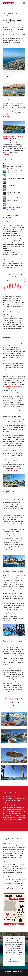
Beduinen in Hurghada (12, 185)
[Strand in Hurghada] (14, 755)
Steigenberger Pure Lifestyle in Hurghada (13, 136)
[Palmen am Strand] (14, 772)
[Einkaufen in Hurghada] (4, 201)
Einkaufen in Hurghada (12, 200)
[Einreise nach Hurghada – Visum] (4, 205)
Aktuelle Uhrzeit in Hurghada (14, 175)
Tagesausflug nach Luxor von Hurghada (12, 99)
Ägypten (5, 101)
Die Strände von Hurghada (13, 197)
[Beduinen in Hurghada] (4, 186)
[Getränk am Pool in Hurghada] (14, 736)
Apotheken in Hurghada (13, 182)
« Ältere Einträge (7, 159)
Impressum (16, 974)
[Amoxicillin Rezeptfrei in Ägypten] (4, 179)
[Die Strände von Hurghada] (4, 198)
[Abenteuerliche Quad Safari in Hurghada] (4, 167)
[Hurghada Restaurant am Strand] (14, 719)
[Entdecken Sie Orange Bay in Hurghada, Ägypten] (4, 208)
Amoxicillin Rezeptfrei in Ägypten (15, 178)
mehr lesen (6, 116)
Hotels (5, 138)
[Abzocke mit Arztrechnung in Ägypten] (4, 171)
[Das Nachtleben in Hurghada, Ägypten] (4, 193)
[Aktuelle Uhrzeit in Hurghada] (4, 176)
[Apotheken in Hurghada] (4, 183)
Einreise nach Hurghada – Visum (15, 204)
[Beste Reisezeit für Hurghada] (4, 190)
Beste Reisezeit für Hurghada (14, 189)
